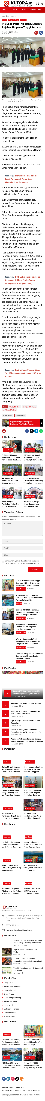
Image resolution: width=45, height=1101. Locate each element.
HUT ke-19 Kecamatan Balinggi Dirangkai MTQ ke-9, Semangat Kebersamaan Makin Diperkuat (28, 583)
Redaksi (19, 1087)
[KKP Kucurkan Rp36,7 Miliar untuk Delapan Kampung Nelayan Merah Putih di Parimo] (33, 446)
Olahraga (19, 603)
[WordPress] (8, 1079)
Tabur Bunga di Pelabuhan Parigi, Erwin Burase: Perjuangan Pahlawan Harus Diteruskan (11, 504)
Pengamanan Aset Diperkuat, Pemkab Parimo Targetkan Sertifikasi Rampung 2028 (27, 627)
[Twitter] (32, 431)
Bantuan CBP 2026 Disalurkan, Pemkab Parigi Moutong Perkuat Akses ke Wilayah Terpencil (28, 612)
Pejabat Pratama (30, 407)
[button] (41, 3)
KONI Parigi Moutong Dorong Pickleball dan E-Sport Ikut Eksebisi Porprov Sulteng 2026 (29, 597)
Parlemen (23, 20)
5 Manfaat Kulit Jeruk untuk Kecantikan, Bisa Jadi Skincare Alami (26, 712)
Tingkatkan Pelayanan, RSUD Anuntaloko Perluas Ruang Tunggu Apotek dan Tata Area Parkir (11, 891)
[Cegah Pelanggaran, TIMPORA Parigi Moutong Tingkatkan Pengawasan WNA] (33, 470)
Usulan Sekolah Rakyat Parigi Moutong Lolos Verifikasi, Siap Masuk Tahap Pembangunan (10, 792)
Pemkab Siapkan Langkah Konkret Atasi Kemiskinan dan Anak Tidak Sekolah (32, 816)
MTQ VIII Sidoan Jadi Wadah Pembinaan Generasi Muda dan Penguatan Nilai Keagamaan (28, 641)
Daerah (5, 20)
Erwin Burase (9, 994)
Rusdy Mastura (9, 1016)
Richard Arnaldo (10, 1013)
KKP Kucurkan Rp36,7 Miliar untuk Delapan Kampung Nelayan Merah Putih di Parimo (33, 457)
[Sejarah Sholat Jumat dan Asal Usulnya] (7, 952)
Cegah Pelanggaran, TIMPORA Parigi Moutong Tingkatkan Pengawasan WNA (33, 480)
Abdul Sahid (8, 1005)
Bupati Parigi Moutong (12, 998)
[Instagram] (13, 1079)
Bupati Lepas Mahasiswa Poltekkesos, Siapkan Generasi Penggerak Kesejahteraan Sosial (33, 769)
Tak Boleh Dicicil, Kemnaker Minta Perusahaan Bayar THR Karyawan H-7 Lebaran (25, 731)
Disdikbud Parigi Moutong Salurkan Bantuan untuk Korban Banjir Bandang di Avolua (29, 656)
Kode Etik (36, 1090)
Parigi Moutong (13, 20)
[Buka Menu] (37, 3)
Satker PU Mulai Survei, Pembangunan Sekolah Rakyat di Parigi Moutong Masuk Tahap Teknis (11, 769)
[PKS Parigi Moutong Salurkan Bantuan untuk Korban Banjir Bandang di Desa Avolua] (12, 446)
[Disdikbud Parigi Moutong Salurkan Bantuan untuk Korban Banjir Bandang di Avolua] (8, 658)
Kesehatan (7, 837)
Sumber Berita (20, 415)
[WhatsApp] (41, 431)
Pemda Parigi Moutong (12, 986)
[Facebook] (27, 431)
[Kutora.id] (18, 3)
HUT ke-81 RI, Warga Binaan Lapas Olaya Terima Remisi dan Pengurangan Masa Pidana (31, 504)
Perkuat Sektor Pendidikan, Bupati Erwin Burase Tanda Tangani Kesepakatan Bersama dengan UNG (11, 816)
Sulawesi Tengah (10, 990)
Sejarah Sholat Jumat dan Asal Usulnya (26, 703)
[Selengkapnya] (22, 907)
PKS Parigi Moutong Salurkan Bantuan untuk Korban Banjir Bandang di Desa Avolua (11, 457)
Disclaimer (26, 1090)
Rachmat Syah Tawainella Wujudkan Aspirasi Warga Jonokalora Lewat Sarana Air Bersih (11, 480)
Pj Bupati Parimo (10, 410)
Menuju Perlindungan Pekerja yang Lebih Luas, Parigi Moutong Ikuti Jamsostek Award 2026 (33, 844)
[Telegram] (36, 431)
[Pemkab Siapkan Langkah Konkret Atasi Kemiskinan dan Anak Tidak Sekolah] (33, 805)
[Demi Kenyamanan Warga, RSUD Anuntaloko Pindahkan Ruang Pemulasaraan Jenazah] (33, 857)
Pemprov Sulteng (10, 1001)
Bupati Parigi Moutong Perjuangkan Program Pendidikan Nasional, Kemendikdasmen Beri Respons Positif (32, 792)
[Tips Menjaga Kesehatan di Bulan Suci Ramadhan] (7, 970)
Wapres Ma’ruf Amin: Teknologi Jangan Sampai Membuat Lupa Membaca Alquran (27, 740)
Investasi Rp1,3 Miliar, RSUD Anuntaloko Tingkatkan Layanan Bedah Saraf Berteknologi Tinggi (33, 891)
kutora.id (4, 32)
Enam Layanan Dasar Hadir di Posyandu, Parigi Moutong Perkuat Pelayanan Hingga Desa (11, 867)
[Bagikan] (41, 33)
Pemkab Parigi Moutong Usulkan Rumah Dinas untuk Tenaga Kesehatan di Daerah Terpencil (11, 844)
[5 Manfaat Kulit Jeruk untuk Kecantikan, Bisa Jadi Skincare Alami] (7, 961)
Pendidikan (7, 762)
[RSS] (22, 1079)
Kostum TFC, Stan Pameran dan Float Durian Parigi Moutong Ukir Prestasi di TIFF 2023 (27, 941)
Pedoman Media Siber (10, 1090)
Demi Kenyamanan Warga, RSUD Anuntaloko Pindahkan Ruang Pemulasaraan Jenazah (33, 867)
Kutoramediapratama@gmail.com (19, 930)
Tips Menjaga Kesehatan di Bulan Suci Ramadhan (25, 722)
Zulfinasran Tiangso (11, 1009)
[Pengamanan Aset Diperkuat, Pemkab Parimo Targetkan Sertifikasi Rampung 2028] (8, 629)
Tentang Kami (7, 1087)
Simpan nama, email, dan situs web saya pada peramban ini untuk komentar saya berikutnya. (22, 562)
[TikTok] (17, 1079)
